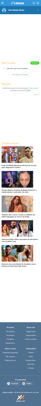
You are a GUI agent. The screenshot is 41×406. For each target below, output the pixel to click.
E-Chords (31, 368)
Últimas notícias (10, 143)
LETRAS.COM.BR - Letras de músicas (17, 3)
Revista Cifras (30, 360)
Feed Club (30, 364)
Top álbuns (10, 339)
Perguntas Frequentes (10, 353)
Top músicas (10, 331)
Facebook (14, 383)
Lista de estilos (31, 335)
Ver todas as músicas (20, 75)
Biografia (6, 84)
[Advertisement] (20, 37)
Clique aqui (33, 88)
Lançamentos (10, 343)
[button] (37, 10)
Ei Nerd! (30, 353)
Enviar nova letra (30, 339)
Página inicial (30, 331)
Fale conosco (10, 356)
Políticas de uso (10, 360)
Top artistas (10, 335)
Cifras (31, 356)
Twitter (28, 383)
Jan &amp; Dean (16, 10)
